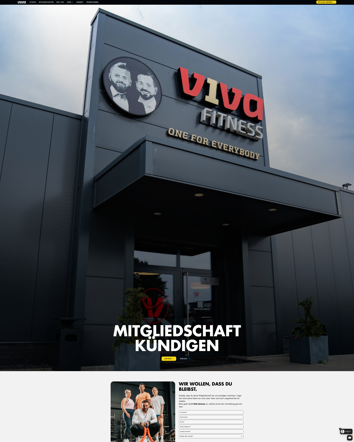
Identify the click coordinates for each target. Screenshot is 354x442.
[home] (22, 2)
